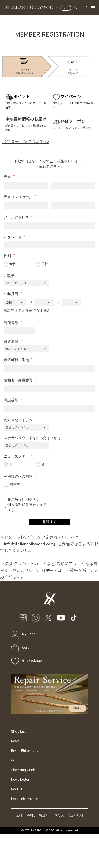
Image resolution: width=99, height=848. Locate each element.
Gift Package (32, 661)
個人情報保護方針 (21, 505)
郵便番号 (11, 323)
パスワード (13, 237)
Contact (17, 760)
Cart (25, 647)
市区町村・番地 (17, 360)
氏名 (8, 177)
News (15, 741)
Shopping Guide (23, 770)
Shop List (18, 732)
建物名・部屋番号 (19, 380)
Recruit (16, 789)
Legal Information (25, 799)
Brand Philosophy (24, 751)
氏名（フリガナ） (19, 197)
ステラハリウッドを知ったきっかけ (32, 438)
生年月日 (11, 294)
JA (65, 7)
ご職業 (9, 276)
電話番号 (11, 400)
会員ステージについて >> (26, 142)
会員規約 (14, 499)
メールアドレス (17, 217)
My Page (28, 634)
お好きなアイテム (18, 420)
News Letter (20, 780)
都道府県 (11, 341)
